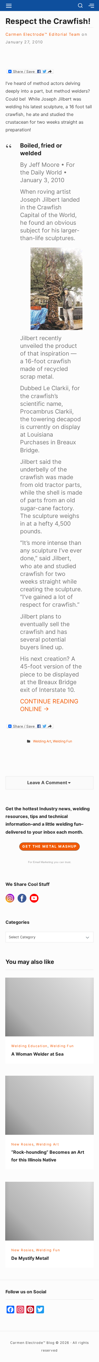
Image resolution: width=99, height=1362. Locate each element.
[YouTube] (34, 898)
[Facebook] (22, 898)
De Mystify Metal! (30, 1258)
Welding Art (42, 741)
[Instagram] (10, 898)
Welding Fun (62, 741)
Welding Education (29, 1046)
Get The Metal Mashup (49, 846)
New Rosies (22, 1144)
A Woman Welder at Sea (37, 1054)
